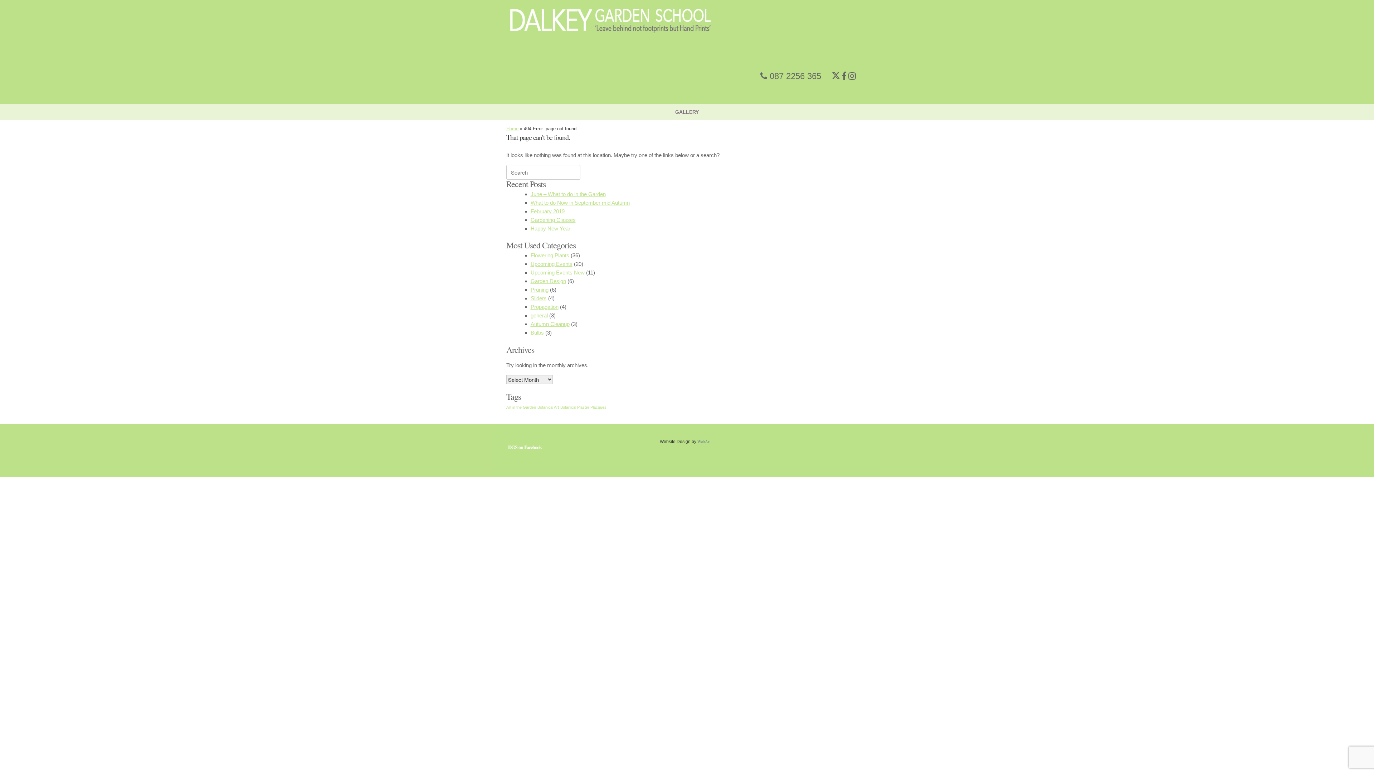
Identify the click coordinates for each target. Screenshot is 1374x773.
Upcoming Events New (558, 272)
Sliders (539, 298)
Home (512, 128)
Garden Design (548, 281)
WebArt (704, 441)
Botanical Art (548, 407)
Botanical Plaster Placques (583, 407)
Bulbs (537, 333)
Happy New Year (550, 228)
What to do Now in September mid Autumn (580, 203)
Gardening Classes (553, 220)
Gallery (687, 112)
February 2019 (548, 211)
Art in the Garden (521, 407)
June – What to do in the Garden (568, 194)
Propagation (545, 307)
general (539, 315)
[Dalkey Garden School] (610, 46)
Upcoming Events (551, 264)
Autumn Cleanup (550, 324)
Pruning (540, 290)
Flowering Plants (550, 255)
